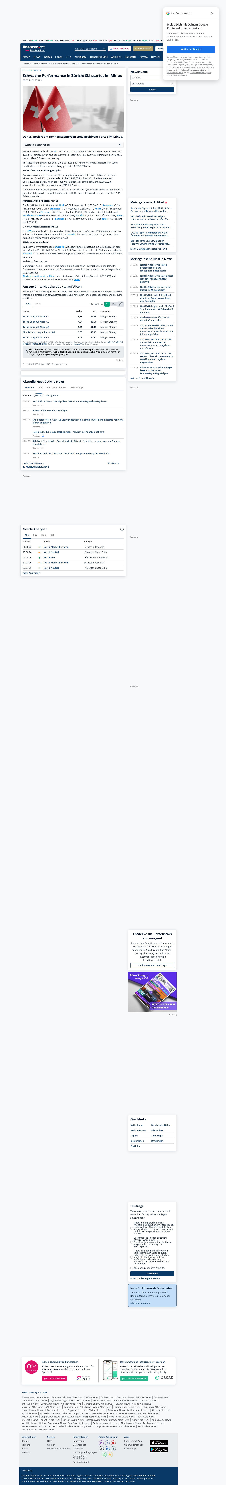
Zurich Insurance (32, 215)
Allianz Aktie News (141, 1403)
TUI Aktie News (122, 1403)
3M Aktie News (29, 1429)
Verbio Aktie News (147, 1426)
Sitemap (26, 1452)
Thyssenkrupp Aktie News (76, 1413)
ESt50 (41, 40)
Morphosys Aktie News (94, 1416)
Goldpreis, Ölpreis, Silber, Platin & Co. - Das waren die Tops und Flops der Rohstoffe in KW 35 (151, 210)
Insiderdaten (137, 1140)
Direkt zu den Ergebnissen (144, 1278)
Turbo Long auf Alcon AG (36, 316)
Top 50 (134, 1135)
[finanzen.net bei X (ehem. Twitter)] (101, 1448)
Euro (135, 40)
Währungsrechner (133, 1445)
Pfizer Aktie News (146, 1416)
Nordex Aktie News (126, 1413)
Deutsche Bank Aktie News (77, 1406)
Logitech (60, 218)
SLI (55, 151)
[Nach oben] (170, 1482)
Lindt (62, 205)
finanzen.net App (133, 1441)
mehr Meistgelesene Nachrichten (148, 248)
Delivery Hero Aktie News (106, 1423)
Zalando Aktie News (69, 1426)
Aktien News (42, 1397)
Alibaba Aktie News (131, 1423)
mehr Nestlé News (33, 463)
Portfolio (135, 1146)
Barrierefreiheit (81, 1462)
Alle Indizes (157, 1130)
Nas (100, 40)
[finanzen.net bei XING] (113, 1448)
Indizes (48, 57)
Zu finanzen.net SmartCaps (152, 965)
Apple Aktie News (102, 1406)
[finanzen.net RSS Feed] (110, 1454)
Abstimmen (152, 1273)
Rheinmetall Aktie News (125, 1400)
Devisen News (161, 1397)
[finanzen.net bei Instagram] (101, 1442)
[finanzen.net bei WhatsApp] (104, 1454)
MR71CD (35, 344)
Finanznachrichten (61, 1397)
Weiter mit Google (191, 49)
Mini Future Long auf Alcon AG (39, 332)
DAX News (78, 1397)
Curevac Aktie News (119, 1419)
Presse (25, 1448)
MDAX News (92, 1397)
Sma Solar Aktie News (79, 1423)
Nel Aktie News (29, 1423)
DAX (24, 40)
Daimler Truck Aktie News (52, 1423)
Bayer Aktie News (50, 1403)
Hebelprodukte (99, 57)
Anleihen (116, 57)
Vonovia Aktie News (148, 1413)
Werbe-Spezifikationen (58, 1448)
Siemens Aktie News (96, 1419)
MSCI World (60, 40)
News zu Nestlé (61, 63)
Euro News (41, 1400)
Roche (98, 208)
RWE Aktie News (97, 1410)
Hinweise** (77, 344)
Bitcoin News (83, 1400)
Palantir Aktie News (50, 1419)
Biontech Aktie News (50, 1413)
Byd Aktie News (29, 1413)
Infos (77, 279)
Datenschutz (79, 1445)
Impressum (79, 1441)
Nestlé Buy (49, 557)
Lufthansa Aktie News (138, 1410)
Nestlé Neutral (51, 552)
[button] (119, 48)
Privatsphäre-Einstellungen (80, 1457)
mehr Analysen (31, 572)
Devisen (156, 57)
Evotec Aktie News (71, 1416)
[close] (212, 13)
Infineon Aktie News (55, 1410)
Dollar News (28, 1400)
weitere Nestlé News (141, 378)
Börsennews (28, 1397)
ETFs (68, 57)
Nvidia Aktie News (102, 1400)
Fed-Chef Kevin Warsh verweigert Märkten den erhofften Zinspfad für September (149, 218)
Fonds (58, 57)
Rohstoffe (130, 57)
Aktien (26, 57)
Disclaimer (78, 1448)
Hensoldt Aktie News (32, 1410)
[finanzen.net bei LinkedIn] (107, 1448)
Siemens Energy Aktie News (98, 1403)
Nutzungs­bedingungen (85, 1452)
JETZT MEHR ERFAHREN (134, 1378)
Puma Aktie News (140, 1419)
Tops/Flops (157, 1135)
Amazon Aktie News (71, 1403)
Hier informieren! (139, 1303)
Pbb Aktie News (127, 1426)
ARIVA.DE (96, 1481)
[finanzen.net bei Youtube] (113, 1442)
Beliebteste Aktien (160, 1125)
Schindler (55, 208)
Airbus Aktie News (161, 1410)
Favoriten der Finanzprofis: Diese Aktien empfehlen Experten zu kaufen (150, 226)
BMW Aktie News (48, 1426)
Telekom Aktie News (153, 1423)
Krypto (144, 57)
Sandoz (80, 215)
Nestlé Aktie (46, 63)
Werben (51, 1445)
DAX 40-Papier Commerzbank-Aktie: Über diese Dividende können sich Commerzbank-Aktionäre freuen (149, 234)
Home (26, 63)
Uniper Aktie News (50, 1416)
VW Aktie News (46, 1429)
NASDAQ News (143, 1397)
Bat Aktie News (29, 1426)
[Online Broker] (34, 50)
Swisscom (108, 205)
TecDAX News (108, 1397)
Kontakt (25, 1441)
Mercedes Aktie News (103, 1413)
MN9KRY (111, 342)
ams (104, 218)
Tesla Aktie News (149, 1400)
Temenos (46, 212)
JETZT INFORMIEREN (54, 1378)
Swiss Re (59, 246)
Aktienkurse (137, 1125)
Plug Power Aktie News (154, 1406)
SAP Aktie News (53, 1406)
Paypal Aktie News (77, 1410)
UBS (29, 231)
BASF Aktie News (30, 1403)
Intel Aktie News (30, 1419)
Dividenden (157, 1140)
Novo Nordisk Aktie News (122, 1416)
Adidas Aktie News (161, 1419)
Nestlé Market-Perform (56, 546)
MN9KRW (43, 344)
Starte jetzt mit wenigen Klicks (39, 276)
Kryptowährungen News (62, 1400)
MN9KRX (119, 342)
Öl (150, 40)
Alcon (120, 215)
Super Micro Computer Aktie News (99, 1426)
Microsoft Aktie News (32, 1406)
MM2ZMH (27, 344)
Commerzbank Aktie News (127, 1406)
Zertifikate (81, 57)
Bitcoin (117, 40)
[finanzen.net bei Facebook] (107, 1442)
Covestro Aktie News (73, 1419)
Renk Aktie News (116, 1410)
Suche (152, 89)
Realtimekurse (138, 1130)
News (37, 57)
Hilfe (49, 1441)
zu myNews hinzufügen (35, 466)
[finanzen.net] (34, 47)
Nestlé (71, 234)
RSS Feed (113, 463)
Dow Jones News (125, 1397)
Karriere (26, 1445)
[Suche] (104, 48)
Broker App (130, 1448)
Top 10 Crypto (81, 40)
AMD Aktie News (30, 1416)
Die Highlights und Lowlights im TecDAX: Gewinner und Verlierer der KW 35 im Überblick (149, 242)
